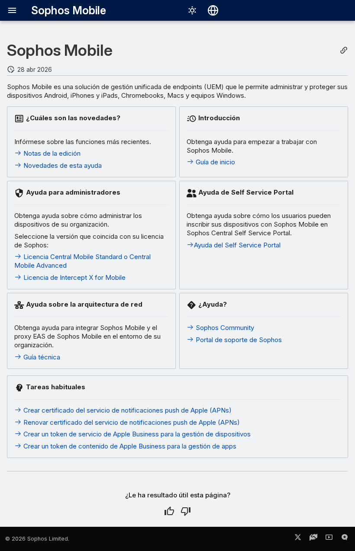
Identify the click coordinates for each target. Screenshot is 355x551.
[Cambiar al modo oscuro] (192, 10)
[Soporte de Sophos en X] (298, 539)
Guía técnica (41, 357)
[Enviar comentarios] (345, 539)
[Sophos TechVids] (329, 539)
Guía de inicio (214, 162)
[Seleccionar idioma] (213, 10)
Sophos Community (224, 328)
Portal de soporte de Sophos (238, 340)
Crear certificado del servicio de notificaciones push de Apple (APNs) (127, 410)
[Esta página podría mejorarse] (185, 511)
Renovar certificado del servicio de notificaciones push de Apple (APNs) (131, 422)
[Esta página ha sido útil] (169, 511)
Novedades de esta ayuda (62, 165)
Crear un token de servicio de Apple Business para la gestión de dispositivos (136, 434)
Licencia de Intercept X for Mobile (74, 277)
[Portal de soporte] (313, 539)
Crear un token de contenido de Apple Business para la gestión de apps (129, 446)
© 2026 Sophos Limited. (37, 538)
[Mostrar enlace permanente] (343, 50)
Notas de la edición (51, 153)
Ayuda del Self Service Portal (237, 245)
